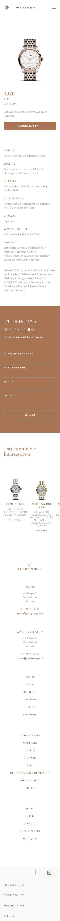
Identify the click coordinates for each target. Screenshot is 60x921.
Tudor (30, 684)
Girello (30, 750)
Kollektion (28, 7)
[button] (43, 57)
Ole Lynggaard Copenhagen (30, 773)
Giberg (30, 788)
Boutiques (30, 838)
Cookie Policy (14, 895)
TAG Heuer (30, 714)
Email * (8, 381)
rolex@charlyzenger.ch (30, 613)
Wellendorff (30, 780)
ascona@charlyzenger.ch (30, 658)
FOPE (30, 765)
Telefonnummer (15, 367)
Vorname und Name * (18, 353)
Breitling (30, 692)
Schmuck (30, 823)
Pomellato (30, 743)
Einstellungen (14, 905)
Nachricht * (12, 395)
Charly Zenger (30, 735)
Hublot (30, 707)
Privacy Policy (14, 885)
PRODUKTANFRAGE (30, 126)
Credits (9, 916)
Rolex (30, 677)
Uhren (30, 816)
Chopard (30, 699)
